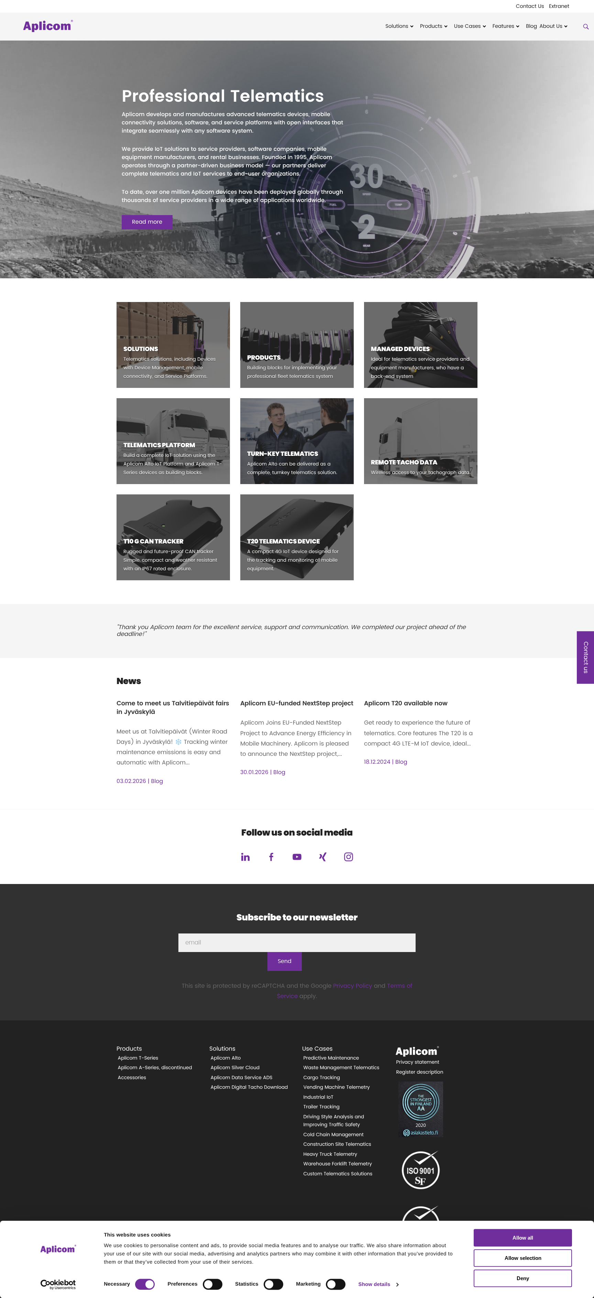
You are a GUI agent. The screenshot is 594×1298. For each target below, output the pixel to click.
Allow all (523, 1238)
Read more (147, 222)
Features (503, 26)
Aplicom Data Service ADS (242, 1077)
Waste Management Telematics (342, 1067)
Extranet (559, 6)
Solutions (396, 26)
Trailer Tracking (322, 1107)
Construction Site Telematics (337, 1144)
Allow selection (523, 1258)
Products (431, 26)
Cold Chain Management (334, 1134)
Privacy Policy (352, 986)
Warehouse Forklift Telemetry (338, 1164)
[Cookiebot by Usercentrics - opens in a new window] (58, 1284)
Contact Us (530, 6)
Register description (419, 1072)
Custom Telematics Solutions (338, 1174)
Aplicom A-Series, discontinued (155, 1067)
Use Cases (467, 26)
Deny (523, 1278)
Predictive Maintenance (331, 1058)
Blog (531, 26)
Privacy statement (417, 1062)
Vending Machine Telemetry (337, 1087)
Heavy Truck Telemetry (331, 1154)
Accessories (132, 1077)
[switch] (212, 1284)
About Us (550, 26)
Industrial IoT (318, 1097)
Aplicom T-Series (138, 1058)
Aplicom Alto (226, 1058)
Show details (374, 1284)
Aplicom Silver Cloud (235, 1067)
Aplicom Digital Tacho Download (249, 1087)
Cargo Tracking (322, 1077)
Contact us (585, 657)
